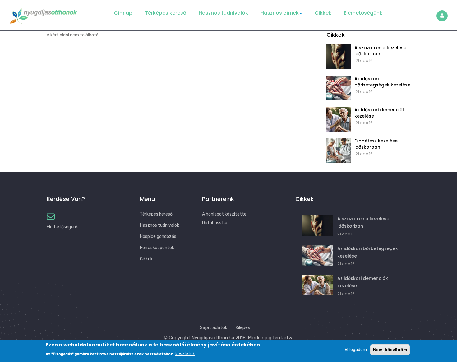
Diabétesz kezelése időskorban (376, 144)
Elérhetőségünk (363, 12)
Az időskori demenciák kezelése (379, 113)
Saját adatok (213, 327)
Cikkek (323, 12)
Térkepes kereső (156, 214)
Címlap (123, 12)
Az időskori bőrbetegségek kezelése (382, 82)
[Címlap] (43, 14)
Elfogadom (356, 349)
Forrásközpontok (157, 247)
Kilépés (242, 327)
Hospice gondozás (158, 236)
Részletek (185, 353)
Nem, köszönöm (390, 349)
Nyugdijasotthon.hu (213, 338)
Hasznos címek (280, 12)
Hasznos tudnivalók (223, 12)
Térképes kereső (165, 12)
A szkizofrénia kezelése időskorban (380, 50)
